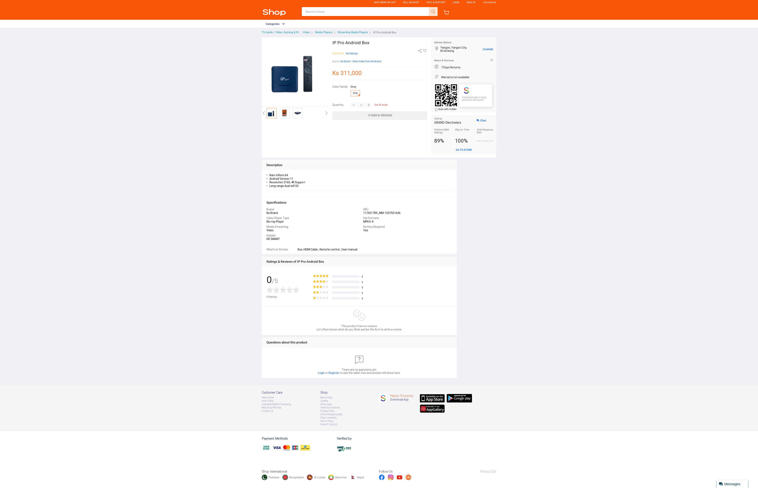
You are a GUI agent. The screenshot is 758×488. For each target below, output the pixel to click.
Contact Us (267, 411)
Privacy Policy (327, 411)
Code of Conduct (328, 424)
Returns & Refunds (271, 407)
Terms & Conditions (330, 407)
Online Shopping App (331, 414)
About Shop (326, 397)
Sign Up (471, 2)
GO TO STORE (464, 149)
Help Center (268, 397)
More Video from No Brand (367, 61)
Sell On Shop (411, 2)
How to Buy (268, 401)
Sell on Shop (326, 421)
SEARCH (433, 11)
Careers (324, 401)
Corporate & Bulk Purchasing (276, 404)
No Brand (345, 61)
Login (456, 2)
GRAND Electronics (447, 122)
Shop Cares (326, 404)
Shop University (328, 417)
